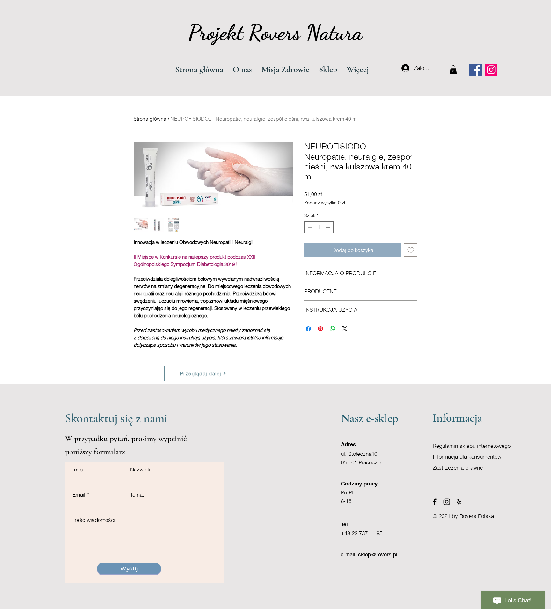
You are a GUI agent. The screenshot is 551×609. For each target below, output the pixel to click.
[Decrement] (309, 227)
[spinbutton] (319, 227)
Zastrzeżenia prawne (458, 467)
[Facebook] (475, 70)
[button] (453, 69)
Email (78, 494)
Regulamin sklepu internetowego (472, 445)
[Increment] (329, 227)
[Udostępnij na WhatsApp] (332, 329)
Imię (77, 469)
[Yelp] (458, 501)
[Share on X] (345, 329)
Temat (137, 494)
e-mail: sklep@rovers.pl (369, 554)
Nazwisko (141, 469)
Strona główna (150, 119)
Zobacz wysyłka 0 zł (324, 203)
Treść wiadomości (93, 520)
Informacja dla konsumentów (467, 456)
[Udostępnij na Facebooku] (308, 329)
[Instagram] (491, 70)
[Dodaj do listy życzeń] (410, 250)
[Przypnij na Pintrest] (320, 329)
